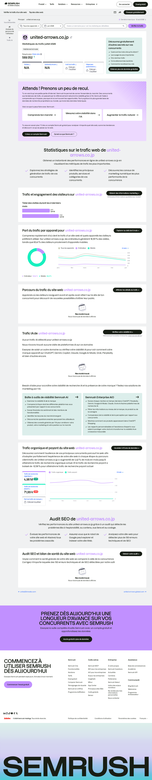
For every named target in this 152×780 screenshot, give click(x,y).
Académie (132, 669)
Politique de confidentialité (78, 718)
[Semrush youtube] (12, 713)
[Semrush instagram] (7, 713)
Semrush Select (114, 682)
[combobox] (93, 26)
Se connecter (124, 4)
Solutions (62, 4)
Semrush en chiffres (75, 689)
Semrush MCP (93, 666)
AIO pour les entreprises (97, 672)
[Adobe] (7, 718)
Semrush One (73, 666)
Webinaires (132, 689)
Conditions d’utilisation (103, 718)
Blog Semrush (133, 686)
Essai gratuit (140, 4)
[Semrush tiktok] (9, 713)
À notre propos (113, 666)
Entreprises (90, 4)
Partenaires (112, 679)
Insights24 (91, 679)
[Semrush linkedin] (4, 713)
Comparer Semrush (75, 682)
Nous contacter (113, 698)
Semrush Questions (115, 669)
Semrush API (132, 672)
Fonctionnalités (73, 669)
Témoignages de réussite (77, 685)
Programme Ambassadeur (133, 693)
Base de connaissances (136, 666)
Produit (41, 4)
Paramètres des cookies (127, 718)
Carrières (111, 676)
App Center (92, 685)
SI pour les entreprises (96, 676)
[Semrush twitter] (17, 713)
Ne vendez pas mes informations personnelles (115, 693)
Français (143, 718)
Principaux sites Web (95, 689)
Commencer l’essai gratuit (18, 685)
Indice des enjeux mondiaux (114, 686)
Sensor (90, 695)
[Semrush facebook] (14, 713)
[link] (15, 12)
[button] (115, 12)
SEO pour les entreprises (97, 669)
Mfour (90, 682)
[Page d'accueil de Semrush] (12, 4)
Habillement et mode (30, 49)
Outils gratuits (93, 692)
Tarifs (52, 4)
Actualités (112, 672)
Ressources (75, 4)
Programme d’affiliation (76, 692)
